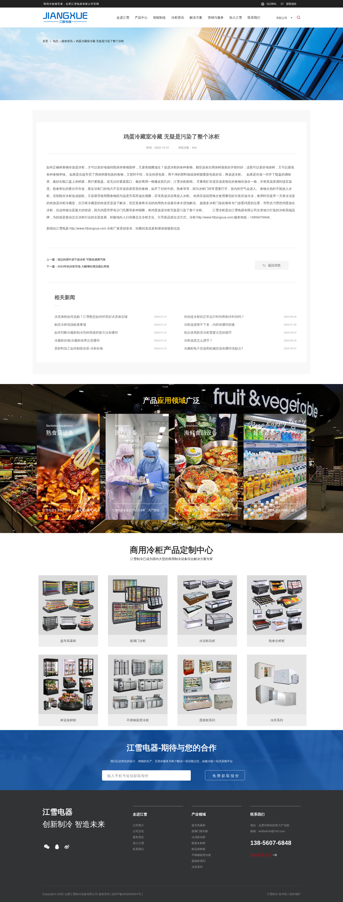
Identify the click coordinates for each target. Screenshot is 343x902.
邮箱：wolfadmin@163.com (267, 831)
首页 (45, 41)
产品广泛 (171, 400)
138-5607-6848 (270, 843)
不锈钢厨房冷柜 (201, 855)
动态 (55, 41)
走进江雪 (123, 17)
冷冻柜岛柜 (198, 837)
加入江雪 (235, 17)
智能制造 (159, 17)
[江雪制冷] (65, 15)
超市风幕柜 (198, 825)
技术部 (283, 894)
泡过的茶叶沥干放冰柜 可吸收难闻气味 (82, 259)
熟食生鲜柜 (198, 843)
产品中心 (141, 17)
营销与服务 (216, 17)
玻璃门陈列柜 (200, 831)
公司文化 (138, 831)
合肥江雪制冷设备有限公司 (81, 894)
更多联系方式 (261, 854)
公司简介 (138, 825)
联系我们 (254, 17)
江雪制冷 (272, 894)
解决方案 (196, 17)
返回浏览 (274, 265)
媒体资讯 (67, 41)
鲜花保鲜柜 (198, 849)
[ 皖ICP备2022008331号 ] (127, 894)
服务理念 (138, 837)
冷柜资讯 (177, 17)
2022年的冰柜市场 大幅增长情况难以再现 (83, 266)
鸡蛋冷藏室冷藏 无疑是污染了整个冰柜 (100, 41)
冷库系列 (197, 867)
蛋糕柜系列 (198, 861)
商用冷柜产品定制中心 (171, 549)
